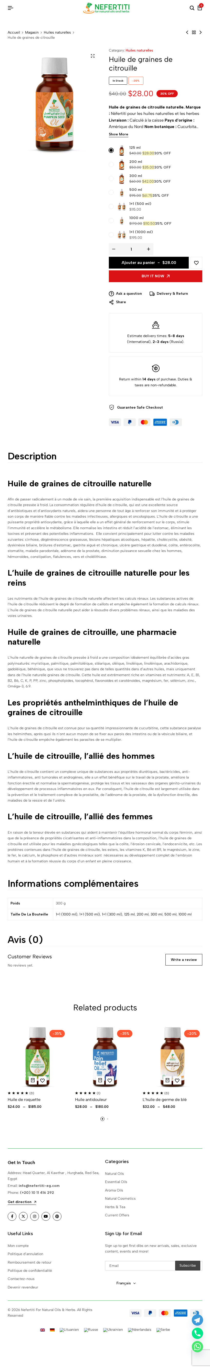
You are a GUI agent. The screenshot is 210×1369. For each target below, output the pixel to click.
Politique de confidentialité (30, 1270)
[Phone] (197, 1333)
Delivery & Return (172, 293)
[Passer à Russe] (91, 1330)
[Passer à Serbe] (163, 1330)
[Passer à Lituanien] (69, 1330)
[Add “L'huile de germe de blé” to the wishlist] (177, 1080)
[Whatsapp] (197, 1346)
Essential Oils (116, 1182)
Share (121, 302)
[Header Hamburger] (10, 8)
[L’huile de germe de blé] (172, 1057)
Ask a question (129, 293)
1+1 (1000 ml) (141, 232)
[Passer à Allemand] (52, 1330)
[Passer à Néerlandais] (139, 1330)
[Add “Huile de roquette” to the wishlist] (42, 1080)
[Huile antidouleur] (105, 1057)
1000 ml (136, 218)
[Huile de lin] (200, 32)
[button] (102, 1119)
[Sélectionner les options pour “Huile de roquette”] (33, 1080)
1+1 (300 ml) (112, 914)
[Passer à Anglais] (42, 1330)
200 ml (135, 162)
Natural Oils (114, 1173)
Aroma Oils (114, 1190)
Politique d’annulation (25, 1254)
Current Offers (117, 1215)
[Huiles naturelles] (194, 32)
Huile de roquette (24, 1099)
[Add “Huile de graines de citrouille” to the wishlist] (196, 263)
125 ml (135, 147)
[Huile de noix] (187, 32)
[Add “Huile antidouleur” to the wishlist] (110, 1080)
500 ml (135, 190)
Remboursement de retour (29, 1262)
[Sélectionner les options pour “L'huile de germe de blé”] (167, 1080)
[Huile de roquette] (37, 1057)
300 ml (135, 176)
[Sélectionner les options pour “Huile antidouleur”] (100, 1080)
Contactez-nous (21, 1279)
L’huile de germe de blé (165, 1099)
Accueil (14, 32)
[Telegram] (197, 1320)
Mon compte (18, 1246)
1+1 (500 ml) (140, 204)
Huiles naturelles (57, 32)
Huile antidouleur (91, 1099)
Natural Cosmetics (120, 1198)
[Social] (12, 1216)
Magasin (32, 32)
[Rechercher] (192, 8)
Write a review (184, 960)
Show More (118, 134)
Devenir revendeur (23, 1287)
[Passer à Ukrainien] (113, 1330)
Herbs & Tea (115, 1207)
